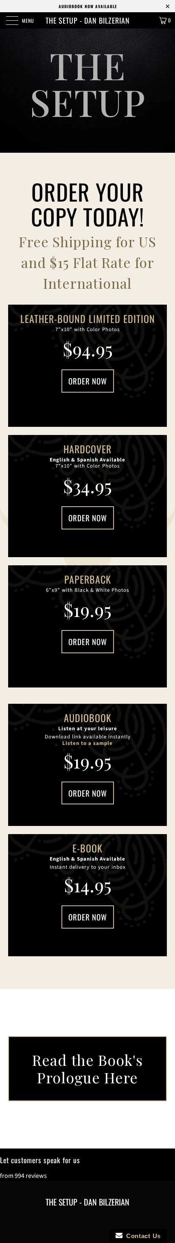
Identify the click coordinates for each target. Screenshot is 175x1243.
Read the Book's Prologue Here (87, 1068)
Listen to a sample (87, 743)
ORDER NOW (87, 381)
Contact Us (141, 1235)
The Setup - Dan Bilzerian (88, 20)
